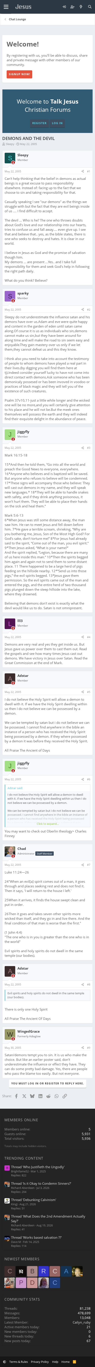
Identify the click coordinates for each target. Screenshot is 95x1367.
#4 (88, 637)
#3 (88, 448)
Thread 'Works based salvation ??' (36, 1237)
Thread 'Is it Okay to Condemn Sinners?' (41, 1183)
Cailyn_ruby (82, 1322)
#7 (88, 865)
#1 (88, 171)
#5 (88, 692)
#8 (88, 984)
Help (55, 1362)
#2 (88, 309)
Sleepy (10, 144)
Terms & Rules (18, 1362)
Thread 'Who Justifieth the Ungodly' (38, 1167)
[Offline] (13, 162)
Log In (57, 123)
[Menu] (6, 7)
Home (65, 1362)
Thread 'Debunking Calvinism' (33, 1200)
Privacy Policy (40, 1362)
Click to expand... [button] (48, 824)
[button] (4, 1361)
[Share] (83, 171)
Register (39, 123)
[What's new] (81, 6)
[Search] (90, 6)
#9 (88, 1048)
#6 (88, 779)
